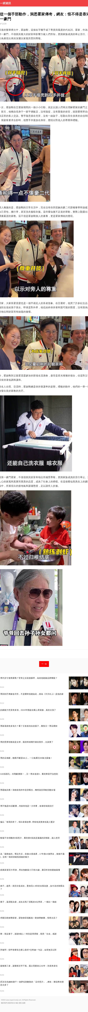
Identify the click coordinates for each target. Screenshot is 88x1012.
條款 (16, 1003)
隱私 (20, 1003)
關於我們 (4, 1003)
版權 (23, 1003)
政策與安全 (11, 1003)
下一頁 (44, 664)
